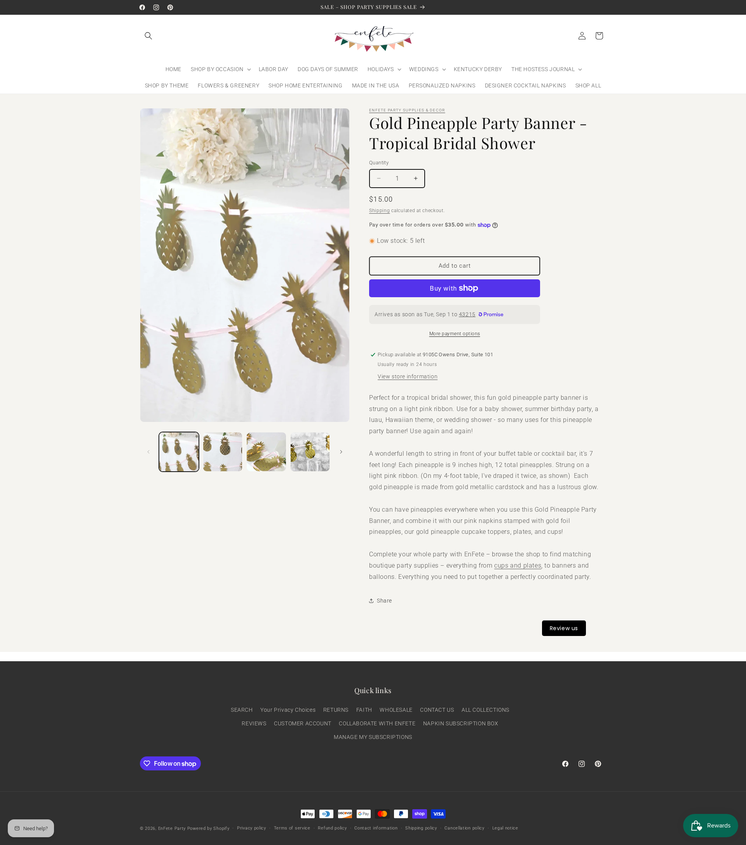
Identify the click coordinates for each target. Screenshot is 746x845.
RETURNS (336, 710)
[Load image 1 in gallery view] (179, 452)
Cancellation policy (464, 828)
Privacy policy (251, 828)
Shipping (379, 210)
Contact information (375, 828)
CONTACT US (437, 710)
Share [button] (384, 601)
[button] (148, 35)
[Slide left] (148, 451)
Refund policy (332, 828)
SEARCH (242, 710)
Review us (564, 628)
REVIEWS (254, 723)
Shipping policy (421, 828)
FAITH (364, 710)
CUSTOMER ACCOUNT (302, 723)
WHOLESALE (396, 710)
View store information (407, 376)
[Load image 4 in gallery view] (310, 452)
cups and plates (517, 565)
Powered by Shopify (208, 828)
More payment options (454, 333)
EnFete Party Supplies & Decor (407, 110)
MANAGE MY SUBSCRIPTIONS (373, 737)
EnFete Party (172, 828)
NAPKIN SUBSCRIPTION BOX (460, 723)
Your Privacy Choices (287, 710)
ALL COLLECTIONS (485, 710)
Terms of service (292, 828)
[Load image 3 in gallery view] (266, 452)
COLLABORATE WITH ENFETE (377, 723)
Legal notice (505, 828)
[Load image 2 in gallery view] (223, 452)
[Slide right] (341, 451)
